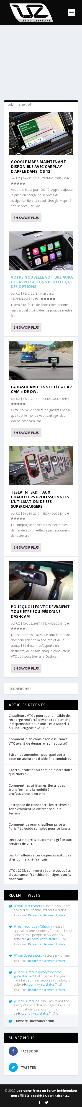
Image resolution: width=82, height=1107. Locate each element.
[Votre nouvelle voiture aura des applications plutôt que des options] (41, 250)
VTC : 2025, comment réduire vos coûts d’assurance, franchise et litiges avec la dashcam (40, 874)
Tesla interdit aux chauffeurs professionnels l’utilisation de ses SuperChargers (40, 499)
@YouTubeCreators (27, 906)
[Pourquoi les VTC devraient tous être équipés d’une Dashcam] (41, 580)
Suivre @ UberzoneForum (33, 1021)
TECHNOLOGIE (51, 178)
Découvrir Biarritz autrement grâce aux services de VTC (40, 841)
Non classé (47, 294)
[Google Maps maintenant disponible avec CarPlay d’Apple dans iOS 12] (41, 133)
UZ (18, 178)
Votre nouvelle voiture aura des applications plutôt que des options (42, 282)
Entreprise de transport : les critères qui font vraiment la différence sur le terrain (40, 809)
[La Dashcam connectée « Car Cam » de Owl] (41, 360)
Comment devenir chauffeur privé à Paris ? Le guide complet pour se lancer (40, 826)
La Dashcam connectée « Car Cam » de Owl (41, 389)
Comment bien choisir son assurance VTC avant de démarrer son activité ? (38, 741)
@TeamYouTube (25, 926)
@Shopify (45, 926)
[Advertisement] (41, 62)
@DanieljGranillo (25, 972)
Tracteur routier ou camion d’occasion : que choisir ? (40, 772)
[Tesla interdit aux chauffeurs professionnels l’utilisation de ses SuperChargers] (41, 465)
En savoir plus (26, 217)
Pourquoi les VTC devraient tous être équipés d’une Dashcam (40, 611)
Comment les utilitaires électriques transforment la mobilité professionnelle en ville (37, 789)
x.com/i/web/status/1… (46, 939)
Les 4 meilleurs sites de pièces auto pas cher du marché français (40, 857)
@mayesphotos (50, 972)
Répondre (34, 915)
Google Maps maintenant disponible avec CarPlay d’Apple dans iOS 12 (38, 166)
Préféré (61, 915)
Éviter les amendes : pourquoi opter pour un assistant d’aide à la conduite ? (40, 756)
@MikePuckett (23, 976)
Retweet (49, 915)
